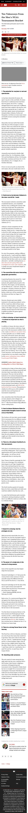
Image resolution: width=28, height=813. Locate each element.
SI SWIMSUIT (8, 1)
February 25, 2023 (7, 594)
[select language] (19, 5)
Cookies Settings (5, 786)
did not (13, 619)
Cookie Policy (19, 774)
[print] (11, 756)
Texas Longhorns (20, 62)
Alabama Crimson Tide (7, 62)
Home (3, 764)
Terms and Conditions (21, 777)
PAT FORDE (12, 744)
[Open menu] (2, 5)
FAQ (17, 783)
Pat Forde (4, 28)
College (8, 764)
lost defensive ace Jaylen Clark (17, 332)
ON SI (2, 1)
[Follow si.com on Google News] (24, 684)
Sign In (24, 5)
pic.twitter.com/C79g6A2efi (9, 590)
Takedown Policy (5, 777)
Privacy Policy (4, 774)
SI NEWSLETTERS (17, 1)
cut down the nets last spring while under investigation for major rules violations (13, 262)
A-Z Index (3, 783)
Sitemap (18, 779)
